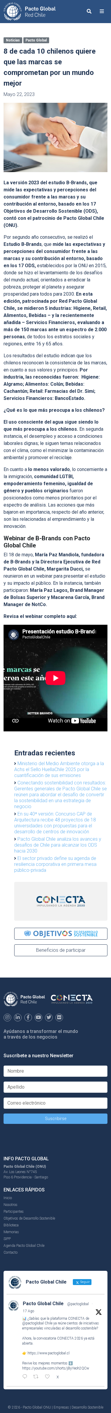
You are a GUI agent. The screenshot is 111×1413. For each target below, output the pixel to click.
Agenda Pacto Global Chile (24, 1246)
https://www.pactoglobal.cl (49, 1353)
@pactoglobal (78, 1304)
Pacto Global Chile (43, 1303)
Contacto (10, 1252)
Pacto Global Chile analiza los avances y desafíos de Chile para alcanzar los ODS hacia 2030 (57, 845)
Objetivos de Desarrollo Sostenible (29, 1218)
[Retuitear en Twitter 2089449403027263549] (38, 1377)
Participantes (14, 1211)
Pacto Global (36, 40)
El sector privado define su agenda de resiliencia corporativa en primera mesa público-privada (55, 864)
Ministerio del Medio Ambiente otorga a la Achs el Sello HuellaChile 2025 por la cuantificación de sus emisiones (59, 769)
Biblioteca (11, 1225)
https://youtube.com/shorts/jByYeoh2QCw (55, 1368)
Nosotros (10, 1205)
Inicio (8, 1198)
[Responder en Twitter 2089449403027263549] (26, 1377)
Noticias (13, 40)
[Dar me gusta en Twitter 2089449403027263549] (49, 1377)
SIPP (7, 1239)
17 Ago (28, 1311)
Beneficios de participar (61, 950)
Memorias (11, 1232)
